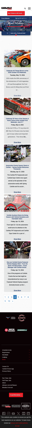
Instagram (8, 413)
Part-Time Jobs (6, 378)
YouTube (13, 413)
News (4, 359)
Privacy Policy (6, 371)
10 (9, 301)
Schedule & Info (7, 350)
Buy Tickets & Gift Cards (15, 13)
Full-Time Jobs (6, 380)
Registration (6, 352)
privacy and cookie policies (19, 423)
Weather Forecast (7, 387)
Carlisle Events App (8, 369)
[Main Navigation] (29, 8)
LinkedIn (28, 413)
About (4, 383)
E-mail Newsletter (15, 395)
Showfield (5, 355)
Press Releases (5, 18)
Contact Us (5, 366)
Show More (17, 95)
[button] (16, 33)
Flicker (23, 413)
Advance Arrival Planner (9, 385)
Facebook (3, 413)
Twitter (18, 413)
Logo (6, 8)
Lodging (4, 357)
